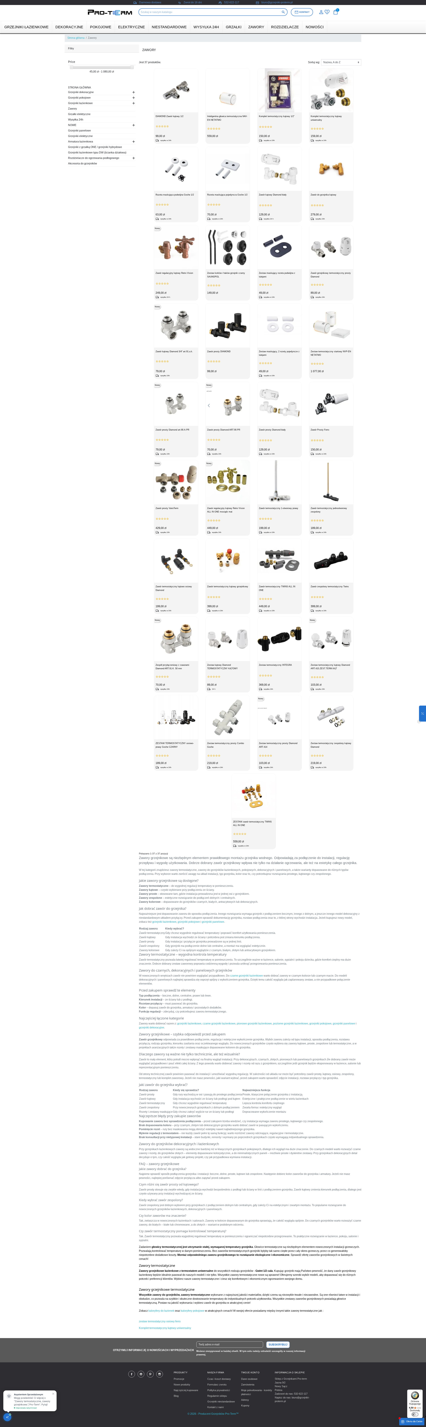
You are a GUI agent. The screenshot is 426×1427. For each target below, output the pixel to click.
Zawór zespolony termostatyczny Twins (330, 586)
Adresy (245, 1399)
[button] (422, 714)
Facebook (131, 1374)
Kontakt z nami (215, 1407)
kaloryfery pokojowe (192, 1310)
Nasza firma (215, 1372)
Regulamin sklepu (217, 1395)
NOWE (72, 125)
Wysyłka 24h (75, 119)
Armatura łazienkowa (80, 141)
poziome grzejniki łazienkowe (290, 1023)
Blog (176, 1395)
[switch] (415, 1414)
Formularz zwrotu (216, 1384)
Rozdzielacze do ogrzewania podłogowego (93, 158)
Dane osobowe (249, 1378)
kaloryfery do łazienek (161, 1310)
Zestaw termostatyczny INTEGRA (275, 665)
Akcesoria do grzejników (82, 163)
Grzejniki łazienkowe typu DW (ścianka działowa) (97, 152)
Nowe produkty (182, 1384)
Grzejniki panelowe (79, 130)
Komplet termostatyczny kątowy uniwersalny (165, 1328)
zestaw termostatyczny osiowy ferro (160, 1321)
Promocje (179, 1378)
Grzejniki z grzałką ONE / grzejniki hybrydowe (95, 147)
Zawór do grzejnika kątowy (323, 194)
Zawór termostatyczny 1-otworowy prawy (278, 508)
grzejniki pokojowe (189, 921)
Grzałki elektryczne (79, 114)
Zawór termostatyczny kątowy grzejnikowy (227, 586)
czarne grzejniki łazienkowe (246, 975)
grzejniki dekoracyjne (151, 1027)
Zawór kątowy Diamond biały (273, 194)
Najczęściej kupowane (186, 1390)
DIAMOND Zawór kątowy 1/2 (169, 116)
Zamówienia (247, 1384)
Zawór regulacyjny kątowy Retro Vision (174, 273)
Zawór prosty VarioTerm (167, 508)
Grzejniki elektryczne (80, 136)
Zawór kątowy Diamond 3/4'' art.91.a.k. (174, 351)
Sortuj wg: (314, 62)
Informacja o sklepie (290, 1372)
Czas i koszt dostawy (219, 1378)
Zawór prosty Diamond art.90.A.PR (172, 430)
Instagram (159, 1374)
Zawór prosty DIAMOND (218, 351)
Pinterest (150, 1374)
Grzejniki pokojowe (79, 97)
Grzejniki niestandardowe (221, 1401)
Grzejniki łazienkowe (80, 103)
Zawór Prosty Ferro (320, 430)
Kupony (245, 1405)
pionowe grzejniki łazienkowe (254, 1023)
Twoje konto (250, 1372)
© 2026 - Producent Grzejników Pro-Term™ (213, 1413)
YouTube (141, 1374)
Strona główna (79, 87)
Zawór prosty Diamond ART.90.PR (223, 430)
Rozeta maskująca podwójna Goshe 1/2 (175, 194)
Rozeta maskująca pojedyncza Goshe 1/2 (227, 194)
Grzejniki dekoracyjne (81, 92)
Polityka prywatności (218, 1390)
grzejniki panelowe (213, 921)
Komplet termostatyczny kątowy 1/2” (276, 116)
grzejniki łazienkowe (164, 921)
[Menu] (421, 1392)
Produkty (181, 1372)
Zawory (72, 108)
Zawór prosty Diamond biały (272, 430)
